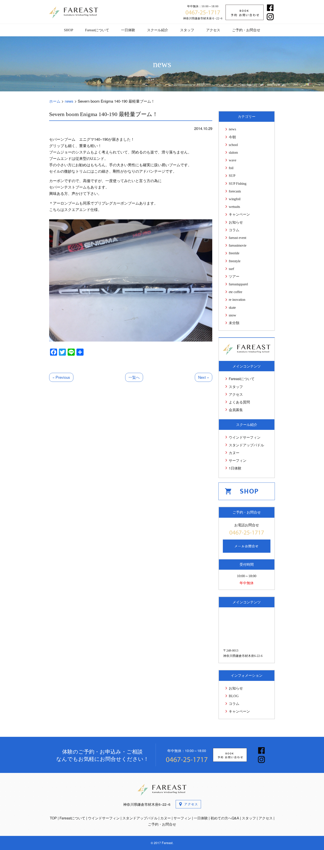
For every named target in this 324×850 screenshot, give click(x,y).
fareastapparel (238, 284)
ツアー (234, 276)
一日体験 (128, 30)
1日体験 (235, 468)
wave (232, 160)
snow (232, 315)
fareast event (237, 238)
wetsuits (234, 207)
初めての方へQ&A (224, 817)
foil (231, 168)
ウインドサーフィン (245, 437)
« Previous (61, 377)
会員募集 (236, 409)
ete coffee (235, 292)
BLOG (234, 696)
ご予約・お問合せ (246, 30)
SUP (232, 175)
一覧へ (134, 377)
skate (232, 307)
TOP (53, 817)
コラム (234, 230)
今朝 (232, 137)
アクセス (213, 30)
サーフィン (237, 460)
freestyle (234, 261)
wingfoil (234, 199)
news (232, 129)
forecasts (235, 191)
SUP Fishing (237, 183)
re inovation (237, 299)
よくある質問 (239, 402)
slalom (233, 152)
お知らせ (236, 222)
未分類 (234, 323)
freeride (234, 253)
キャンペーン (239, 214)
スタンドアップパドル (246, 444)
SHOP (68, 30)
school (233, 145)
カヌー (234, 452)
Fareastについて (97, 30)
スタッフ (187, 30)
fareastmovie (237, 245)
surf (231, 269)
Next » (203, 377)
